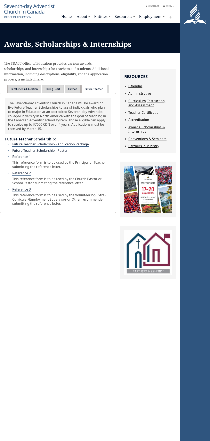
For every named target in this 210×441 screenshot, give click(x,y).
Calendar (135, 86)
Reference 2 (21, 173)
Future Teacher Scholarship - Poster (40, 150)
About (82, 16)
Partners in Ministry (143, 146)
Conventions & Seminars (147, 139)
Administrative (139, 93)
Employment (150, 16)
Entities (100, 16)
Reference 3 (21, 189)
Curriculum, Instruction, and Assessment (146, 103)
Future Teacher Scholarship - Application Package (50, 144)
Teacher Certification (144, 112)
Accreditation (138, 119)
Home (66, 16)
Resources (123, 16)
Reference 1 (21, 156)
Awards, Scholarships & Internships (146, 129)
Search (153, 6)
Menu (170, 6)
